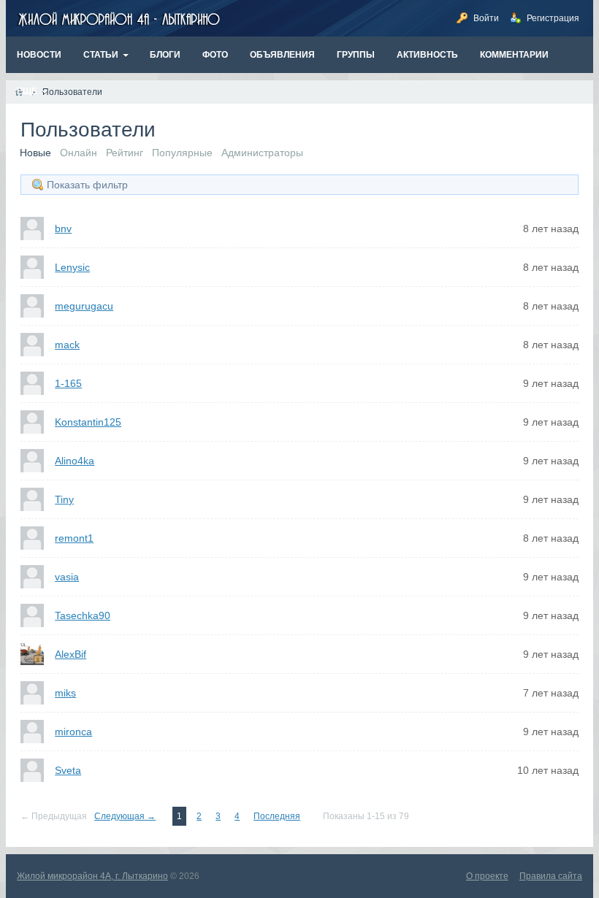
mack (67, 344)
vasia (67, 577)
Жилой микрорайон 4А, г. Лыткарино (92, 876)
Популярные (182, 152)
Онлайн (78, 152)
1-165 (68, 383)
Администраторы (262, 152)
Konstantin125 (88, 422)
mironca (73, 731)
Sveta (68, 770)
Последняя (276, 816)
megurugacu (84, 306)
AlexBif (70, 654)
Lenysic (72, 267)
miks (65, 693)
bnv (63, 228)
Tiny (64, 499)
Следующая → (125, 816)
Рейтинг (124, 152)
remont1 (74, 538)
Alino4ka (74, 461)
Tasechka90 (82, 615)
